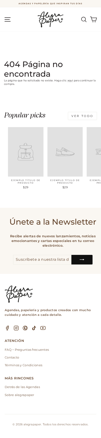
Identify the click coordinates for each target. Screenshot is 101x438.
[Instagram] (16, 328)
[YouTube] (43, 328)
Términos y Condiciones (23, 365)
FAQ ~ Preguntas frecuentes (27, 349)
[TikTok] (34, 328)
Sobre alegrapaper (19, 395)
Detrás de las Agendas (22, 387)
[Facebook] (7, 328)
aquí (70, 80)
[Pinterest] (25, 328)
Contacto (12, 357)
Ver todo (82, 116)
